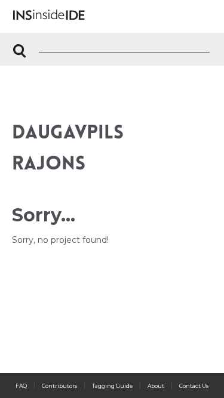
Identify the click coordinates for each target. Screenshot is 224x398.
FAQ (21, 385)
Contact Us (193, 385)
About (156, 385)
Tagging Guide (112, 385)
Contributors (59, 385)
